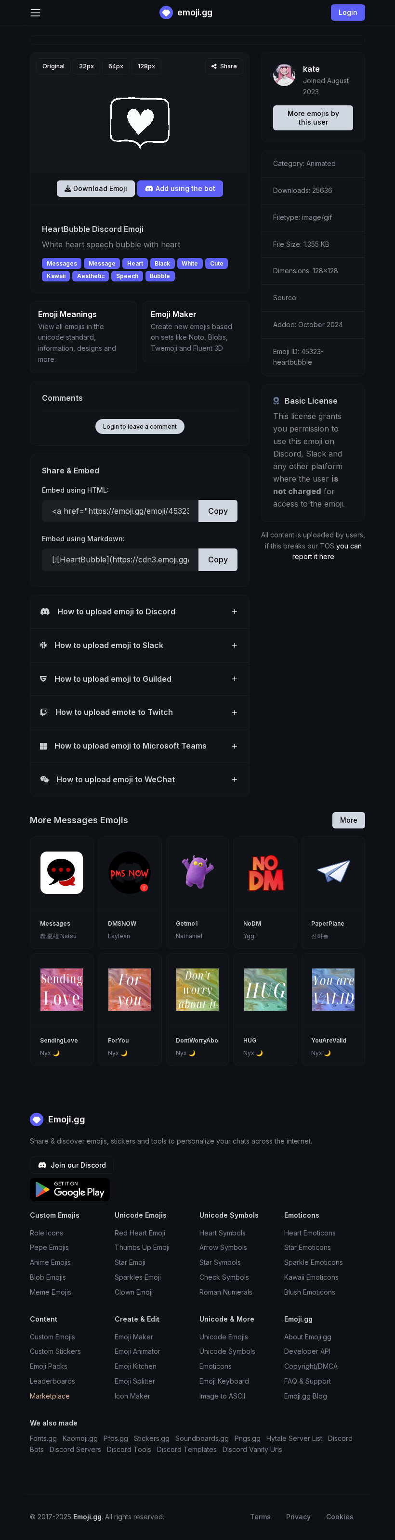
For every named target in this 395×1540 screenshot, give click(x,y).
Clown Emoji (134, 1292)
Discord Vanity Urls (252, 1449)
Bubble (160, 276)
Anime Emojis (50, 1262)
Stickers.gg (152, 1438)
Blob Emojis (48, 1277)
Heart (135, 263)
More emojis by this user (313, 117)
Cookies (340, 1517)
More (348, 820)
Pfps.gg (116, 1438)
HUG (249, 1040)
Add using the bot (184, 188)
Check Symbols (224, 1277)
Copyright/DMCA (311, 1366)
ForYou (118, 1040)
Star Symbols (220, 1262)
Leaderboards (52, 1381)
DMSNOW (122, 923)
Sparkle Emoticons (313, 1262)
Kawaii (56, 276)
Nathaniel (189, 936)
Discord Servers (75, 1449)
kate (311, 69)
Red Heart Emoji (140, 1233)
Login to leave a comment (140, 426)
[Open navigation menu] (35, 12)
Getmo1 (187, 923)
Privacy (298, 1517)
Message (102, 263)
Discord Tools (129, 1449)
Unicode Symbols (227, 1351)
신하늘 (320, 936)
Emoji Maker (134, 1337)
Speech (127, 276)
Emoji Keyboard (224, 1381)
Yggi (249, 936)
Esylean (119, 936)
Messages (62, 263)
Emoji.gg (65, 1119)
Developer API (307, 1351)
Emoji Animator (137, 1351)
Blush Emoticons (309, 1292)
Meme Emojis (50, 1292)
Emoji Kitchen (136, 1366)
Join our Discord (77, 1165)
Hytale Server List (294, 1438)
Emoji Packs (48, 1366)
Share (228, 66)
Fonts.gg (43, 1438)
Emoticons (215, 1366)
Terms (260, 1517)
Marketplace (50, 1396)
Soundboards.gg (202, 1438)
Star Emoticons (307, 1247)
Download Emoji (99, 188)
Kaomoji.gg (80, 1438)
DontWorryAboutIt (201, 1040)
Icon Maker (132, 1396)
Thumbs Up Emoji (142, 1247)
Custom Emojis (52, 1337)
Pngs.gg (248, 1438)
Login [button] (348, 12)
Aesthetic (91, 276)
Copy (218, 511)
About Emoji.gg (307, 1337)
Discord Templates (187, 1449)
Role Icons (46, 1233)
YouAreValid (328, 1040)
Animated (321, 163)
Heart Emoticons (310, 1233)
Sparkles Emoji (138, 1277)
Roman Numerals (225, 1292)
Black (162, 263)
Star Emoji (130, 1262)
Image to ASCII (222, 1396)
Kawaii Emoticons (311, 1277)
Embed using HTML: (75, 490)
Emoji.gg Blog (305, 1396)
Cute (217, 263)
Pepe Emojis (49, 1247)
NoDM (252, 923)
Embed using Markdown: (83, 539)
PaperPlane (327, 923)
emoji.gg (193, 12)
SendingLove (59, 1040)
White (190, 263)
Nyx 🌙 (50, 1052)
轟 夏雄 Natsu (58, 936)
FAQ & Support (307, 1381)
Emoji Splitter (135, 1381)
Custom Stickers (55, 1351)
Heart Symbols (222, 1233)
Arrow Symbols (223, 1247)
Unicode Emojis (223, 1337)
